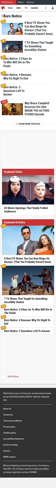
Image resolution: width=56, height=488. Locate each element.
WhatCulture (13, 376)
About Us (7, 409)
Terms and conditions (12, 421)
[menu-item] (10, 8)
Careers (6, 451)
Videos (21, 2)
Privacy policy (9, 427)
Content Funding (10, 445)
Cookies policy (9, 433)
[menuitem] (8, 2)
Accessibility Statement (13, 439)
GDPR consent (9, 457)
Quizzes (30, 2)
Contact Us (8, 415)
